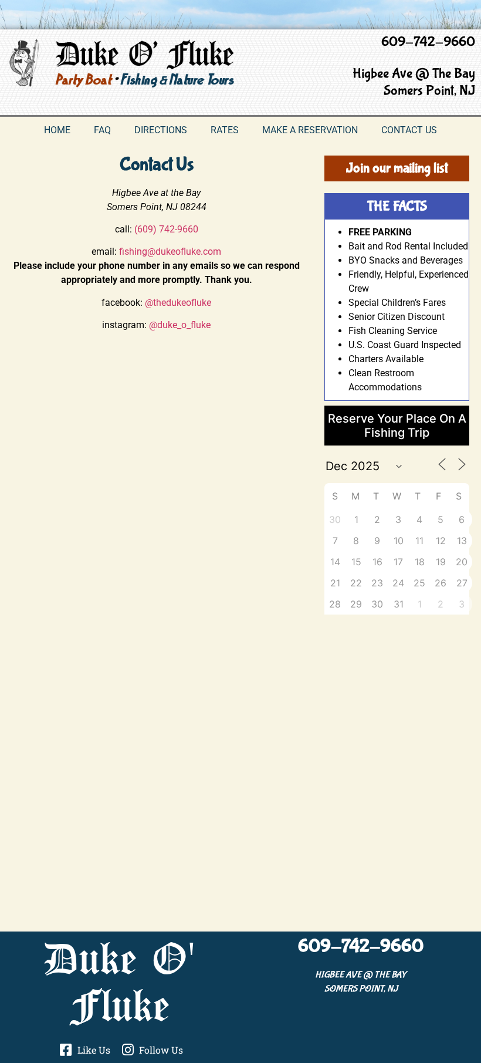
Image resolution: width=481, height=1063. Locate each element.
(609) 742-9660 (166, 229)
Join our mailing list (397, 168)
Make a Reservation (310, 130)
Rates (225, 130)
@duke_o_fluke (180, 324)
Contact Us (409, 130)
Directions (160, 130)
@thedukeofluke (178, 302)
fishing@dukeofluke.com (170, 251)
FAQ (102, 130)
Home (57, 130)
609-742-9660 (428, 42)
